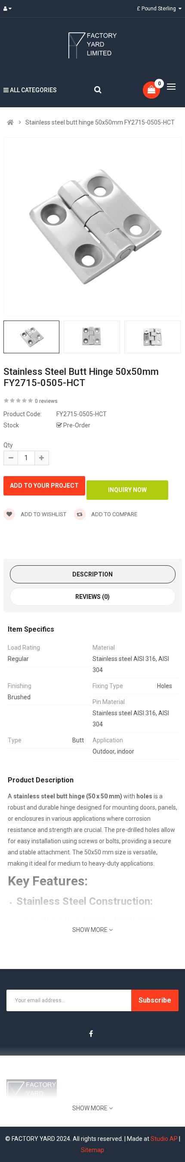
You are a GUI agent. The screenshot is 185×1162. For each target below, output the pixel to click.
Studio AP (164, 1138)
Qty (8, 445)
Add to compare (113, 514)
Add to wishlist (42, 514)
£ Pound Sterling (158, 9)
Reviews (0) (92, 596)
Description (92, 574)
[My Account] (9, 9)
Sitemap (92, 1149)
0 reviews (46, 401)
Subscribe (155, 1000)
